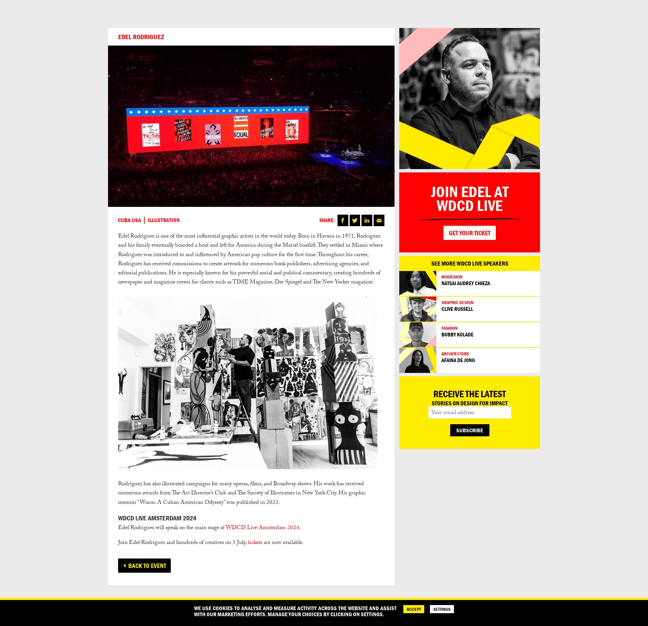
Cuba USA (129, 220)
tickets (255, 543)
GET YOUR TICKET (469, 233)
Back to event (147, 566)
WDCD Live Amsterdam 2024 (262, 528)
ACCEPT (414, 609)
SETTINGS (442, 609)
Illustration (164, 220)
